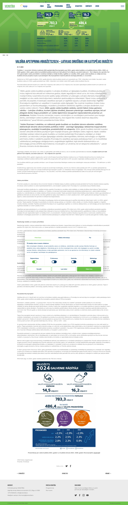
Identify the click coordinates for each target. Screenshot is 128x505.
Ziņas (42, 6)
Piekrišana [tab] (38, 237)
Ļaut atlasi (64, 269)
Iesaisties (78, 6)
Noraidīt (39, 269)
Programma (59, 6)
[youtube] (87, 495)
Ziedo (97, 6)
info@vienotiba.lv (22, 493)
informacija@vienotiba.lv (25, 495)
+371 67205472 (12, 493)
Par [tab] (90, 237)
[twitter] (76, 495)
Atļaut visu (89, 269)
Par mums (49, 6)
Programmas (50, 488)
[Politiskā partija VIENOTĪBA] (10, 6)
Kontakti (89, 6)
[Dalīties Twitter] (67, 466)
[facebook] (80, 495)
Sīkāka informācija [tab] (64, 237)
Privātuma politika (115, 503)
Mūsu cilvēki (68, 6)
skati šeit (97, 453)
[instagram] (84, 495)
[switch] (54, 261)
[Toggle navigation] (122, 6)
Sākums (4, 55)
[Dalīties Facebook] (70, 466)
